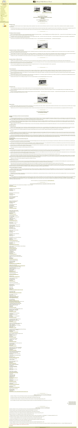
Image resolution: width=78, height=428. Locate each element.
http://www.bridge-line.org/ (13, 248)
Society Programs (2, 8)
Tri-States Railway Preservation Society (4, 15)
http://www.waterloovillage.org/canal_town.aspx (16, 289)
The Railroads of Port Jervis (4, 16)
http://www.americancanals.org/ (13, 274)
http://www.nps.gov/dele (12, 327)
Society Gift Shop (2, 9)
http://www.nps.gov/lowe (12, 341)
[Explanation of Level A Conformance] (4, 26)
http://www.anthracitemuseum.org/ (14, 384)
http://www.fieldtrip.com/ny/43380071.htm (15, 263)
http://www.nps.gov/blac (12, 311)
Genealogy (2, 17)
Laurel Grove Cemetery (3, 7)
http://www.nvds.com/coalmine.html (14, 387)
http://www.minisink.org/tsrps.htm (14, 357)
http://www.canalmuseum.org (13, 240)
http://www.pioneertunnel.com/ (13, 372)
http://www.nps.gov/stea (12, 186)
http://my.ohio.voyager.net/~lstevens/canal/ (15, 292)
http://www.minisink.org (12, 363)
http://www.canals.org (12, 271)
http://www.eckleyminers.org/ (13, 377)
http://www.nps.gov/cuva (12, 321)
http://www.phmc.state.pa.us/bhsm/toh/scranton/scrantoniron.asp (18, 391)
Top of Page (11, 425)
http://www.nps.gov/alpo (12, 307)
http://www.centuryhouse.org (13, 259)
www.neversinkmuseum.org (13, 220)
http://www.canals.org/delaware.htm (14, 276)
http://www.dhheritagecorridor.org (14, 244)
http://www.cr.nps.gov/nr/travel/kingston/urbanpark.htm (17, 265)
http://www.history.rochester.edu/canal (14, 302)
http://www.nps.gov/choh (12, 317)
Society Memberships (3, 10)
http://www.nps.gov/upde (12, 208)
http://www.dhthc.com (51, 180)
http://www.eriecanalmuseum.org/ (14, 300)
